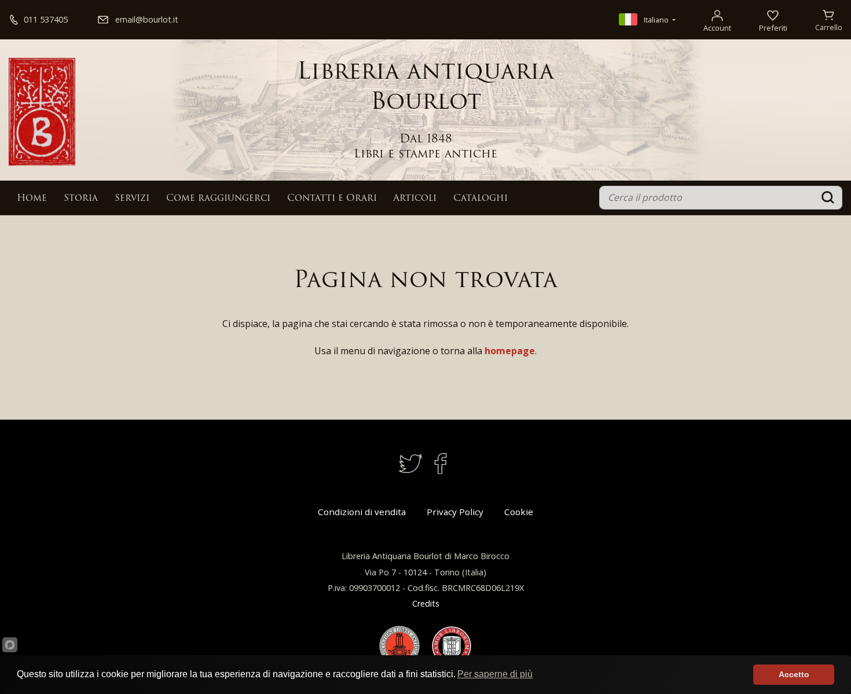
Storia (81, 198)
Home (32, 198)
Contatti (332, 198)
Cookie (518, 511)
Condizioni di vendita (362, 511)
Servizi (132, 198)
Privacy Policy (455, 511)
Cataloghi (480, 198)
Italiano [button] (656, 19)
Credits (425, 603)
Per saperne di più (495, 674)
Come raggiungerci (218, 198)
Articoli (414, 198)
